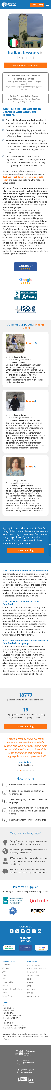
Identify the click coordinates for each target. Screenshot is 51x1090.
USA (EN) (30, 965)
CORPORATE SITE (33, 996)
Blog (4, 975)
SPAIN (29, 986)
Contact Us (6, 965)
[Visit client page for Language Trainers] (25, 1070)
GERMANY (30, 982)
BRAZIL (29, 979)
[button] (17, 770)
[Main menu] (47, 4)
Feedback (5, 985)
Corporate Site (7, 982)
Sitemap (5, 992)
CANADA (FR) (42, 969)
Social (4, 978)
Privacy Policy (7, 996)
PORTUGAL (31, 989)
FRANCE (30, 993)
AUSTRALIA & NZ (33, 975)
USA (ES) (37, 965)
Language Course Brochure (12, 989)
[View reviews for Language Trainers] (25, 1080)
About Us (5, 968)
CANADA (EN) (32, 969)
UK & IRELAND (32, 972)
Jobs (4, 972)
